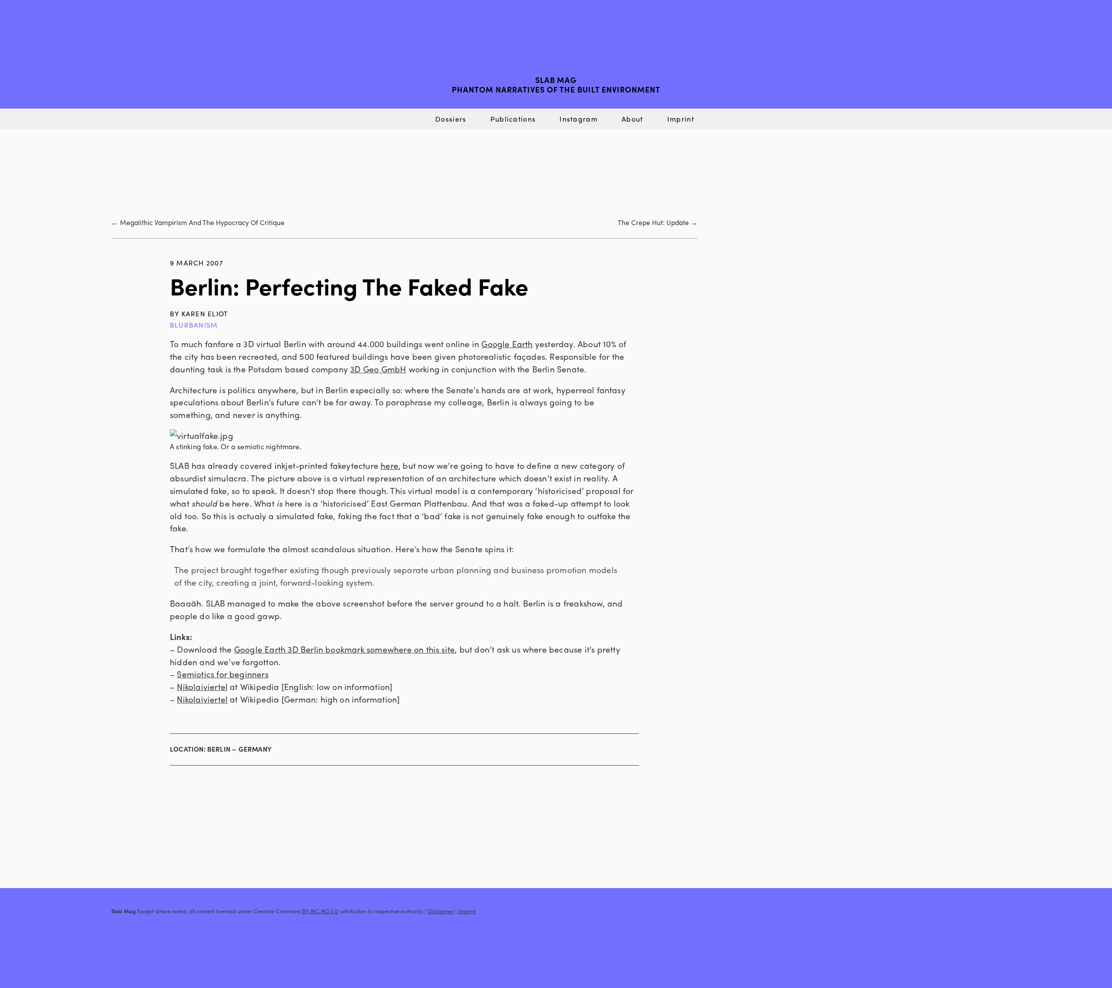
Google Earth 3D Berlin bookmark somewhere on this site (344, 649)
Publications (513, 119)
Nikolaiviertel (202, 686)
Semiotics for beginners (222, 674)
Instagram (578, 119)
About (632, 119)
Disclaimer (441, 911)
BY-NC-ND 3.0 (320, 911)
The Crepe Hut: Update (653, 222)
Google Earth (507, 344)
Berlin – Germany (239, 749)
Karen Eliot (205, 313)
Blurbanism (194, 325)
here (389, 465)
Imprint (680, 119)
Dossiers (450, 119)
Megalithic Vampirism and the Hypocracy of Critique (202, 222)
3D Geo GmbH (378, 369)
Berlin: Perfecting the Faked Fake (349, 285)
